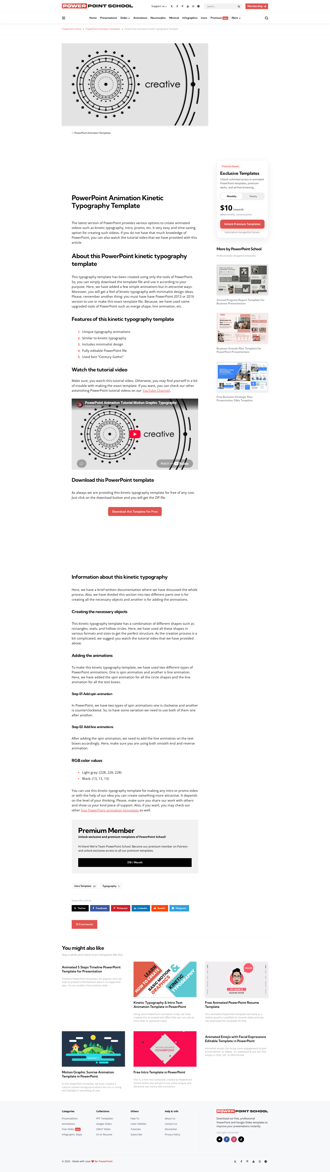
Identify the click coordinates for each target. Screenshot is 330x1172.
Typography (110, 886)
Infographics (189, 17)
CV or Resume (104, 1134)
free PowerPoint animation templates (110, 810)
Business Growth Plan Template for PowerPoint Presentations (239, 350)
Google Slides (104, 1123)
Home (93, 17)
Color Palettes (138, 1123)
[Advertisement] (135, 164)
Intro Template (84, 886)
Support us (157, 6)
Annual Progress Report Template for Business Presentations (240, 301)
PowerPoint (106, 1161)
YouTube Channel (156, 390)
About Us (170, 1118)
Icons (204, 17)
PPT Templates (104, 1118)
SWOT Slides (103, 1129)
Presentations (108, 17)
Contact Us (171, 1123)
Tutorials (136, 1129)
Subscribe (136, 1134)
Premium (219, 17)
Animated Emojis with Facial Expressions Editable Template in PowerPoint (235, 1039)
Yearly (253, 196)
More (235, 17)
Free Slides (71, 1129)
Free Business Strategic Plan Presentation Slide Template (235, 398)
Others (135, 1111)
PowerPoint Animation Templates (92, 132)
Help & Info (171, 1111)
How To (135, 1118)
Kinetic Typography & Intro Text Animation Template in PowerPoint (160, 1004)
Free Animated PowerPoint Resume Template (232, 1004)
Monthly (231, 196)
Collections (102, 1111)
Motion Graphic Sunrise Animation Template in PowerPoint (88, 1074)
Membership (255, 6)
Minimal (174, 17)
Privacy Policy (172, 1134)
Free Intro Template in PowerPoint (159, 1072)
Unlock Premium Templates (242, 224)
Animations (140, 17)
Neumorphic (158, 17)
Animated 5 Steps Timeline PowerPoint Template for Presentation (91, 969)
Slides (123, 17)
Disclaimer (171, 1129)
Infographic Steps (72, 1134)
